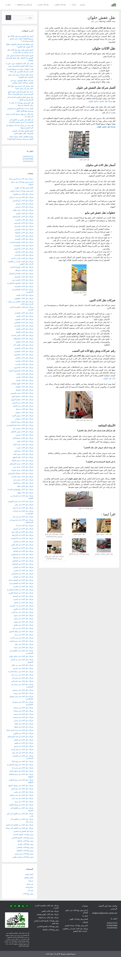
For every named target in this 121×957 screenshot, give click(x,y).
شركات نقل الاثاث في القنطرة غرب (21, 583)
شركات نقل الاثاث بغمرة (25, 448)
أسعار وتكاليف (28, 878)
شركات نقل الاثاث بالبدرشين (23, 223)
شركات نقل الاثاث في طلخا (24, 724)
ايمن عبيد (94, 21)
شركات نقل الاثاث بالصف (24, 295)
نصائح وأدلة (29, 887)
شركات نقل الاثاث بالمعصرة (23, 351)
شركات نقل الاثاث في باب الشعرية (21, 606)
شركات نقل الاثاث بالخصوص (23, 249)
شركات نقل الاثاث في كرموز (23, 746)
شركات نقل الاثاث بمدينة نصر (23, 467)
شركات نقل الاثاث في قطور (23, 743)
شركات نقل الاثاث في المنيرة (23, 599)
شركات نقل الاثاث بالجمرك (24, 236)
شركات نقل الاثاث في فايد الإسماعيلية (20, 737)
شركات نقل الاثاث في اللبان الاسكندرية (20, 590)
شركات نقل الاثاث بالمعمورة (23, 355)
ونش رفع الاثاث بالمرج (25, 844)
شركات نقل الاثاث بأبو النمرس (23, 200)
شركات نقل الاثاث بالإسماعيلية (23, 217)
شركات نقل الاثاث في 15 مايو (23, 508)
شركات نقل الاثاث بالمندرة (24, 364)
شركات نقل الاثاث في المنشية (23, 596)
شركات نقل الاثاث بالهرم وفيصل (22, 383)
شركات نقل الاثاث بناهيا (25, 486)
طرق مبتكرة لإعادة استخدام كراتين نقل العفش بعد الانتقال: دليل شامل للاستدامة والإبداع (19, 58)
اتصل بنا (8, 5)
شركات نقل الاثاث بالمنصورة (23, 367)
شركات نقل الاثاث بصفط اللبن (23, 438)
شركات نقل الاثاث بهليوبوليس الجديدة (20, 489)
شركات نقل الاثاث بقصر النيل (23, 454)
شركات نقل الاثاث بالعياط (24, 332)
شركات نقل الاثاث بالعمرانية (23, 326)
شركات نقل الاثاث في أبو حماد (22, 517)
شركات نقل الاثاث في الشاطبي (22, 561)
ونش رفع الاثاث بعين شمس (24, 854)
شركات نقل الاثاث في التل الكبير (22, 545)
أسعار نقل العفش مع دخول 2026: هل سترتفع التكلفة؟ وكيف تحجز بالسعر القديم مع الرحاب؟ (20, 38)
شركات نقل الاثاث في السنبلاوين (22, 554)
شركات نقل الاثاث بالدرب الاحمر (22, 258)
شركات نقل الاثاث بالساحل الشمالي (21, 273)
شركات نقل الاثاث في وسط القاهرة (21, 805)
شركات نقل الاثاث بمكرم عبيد (23, 480)
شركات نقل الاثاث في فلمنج (23, 740)
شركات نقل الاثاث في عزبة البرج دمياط (20, 730)
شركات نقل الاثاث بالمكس (24, 358)
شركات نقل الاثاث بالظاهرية (23, 298)
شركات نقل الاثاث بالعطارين (23, 322)
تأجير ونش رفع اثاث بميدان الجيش (21, 191)
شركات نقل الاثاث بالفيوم (24, 342)
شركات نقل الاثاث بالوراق (24, 390)
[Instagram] (15, 906)
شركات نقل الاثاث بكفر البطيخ (23, 457)
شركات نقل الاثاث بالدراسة (24, 255)
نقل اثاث (30, 890)
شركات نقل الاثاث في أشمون (23, 529)
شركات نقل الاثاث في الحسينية (22, 548)
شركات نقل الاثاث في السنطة (23, 558)
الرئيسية (82, 5)
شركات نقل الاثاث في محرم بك (22, 768)
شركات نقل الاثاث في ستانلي (23, 708)
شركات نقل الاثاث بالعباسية (24, 313)
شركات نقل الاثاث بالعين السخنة (22, 335)
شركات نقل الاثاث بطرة (25, 441)
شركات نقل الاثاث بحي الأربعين (22, 403)
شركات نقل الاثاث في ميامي (23, 792)
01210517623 (28, 161)
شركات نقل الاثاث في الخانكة (23, 551)
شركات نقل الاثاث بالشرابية (24, 286)
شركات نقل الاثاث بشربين (24, 435)
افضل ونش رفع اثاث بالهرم (24, 188)
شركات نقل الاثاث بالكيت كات (23, 345)
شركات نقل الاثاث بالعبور (24, 316)
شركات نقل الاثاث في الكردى (23, 586)
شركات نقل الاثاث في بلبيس (23, 622)
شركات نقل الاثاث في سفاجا (23, 711)
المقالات (85, 922)
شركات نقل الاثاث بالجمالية (24, 233)
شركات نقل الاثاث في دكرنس (23, 668)
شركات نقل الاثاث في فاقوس (23, 733)
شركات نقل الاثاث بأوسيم (24, 213)
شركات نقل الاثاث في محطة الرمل (21, 771)
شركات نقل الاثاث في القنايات (23, 577)
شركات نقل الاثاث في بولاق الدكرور (21, 631)
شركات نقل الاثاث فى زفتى (24, 505)
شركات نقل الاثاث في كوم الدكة (22, 761)
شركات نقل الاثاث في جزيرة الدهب (21, 641)
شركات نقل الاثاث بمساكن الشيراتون (20, 473)
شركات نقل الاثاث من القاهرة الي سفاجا (19, 828)
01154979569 (28, 159)
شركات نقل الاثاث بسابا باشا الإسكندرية (20, 425)
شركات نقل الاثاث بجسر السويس (21, 393)
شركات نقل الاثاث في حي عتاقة (22, 665)
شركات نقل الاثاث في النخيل (23, 602)
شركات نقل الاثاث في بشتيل (23, 618)
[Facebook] (27, 906)
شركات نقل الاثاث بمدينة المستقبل (21, 464)
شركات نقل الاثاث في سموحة (23, 717)
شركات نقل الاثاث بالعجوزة (24, 319)
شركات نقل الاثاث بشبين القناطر (22, 432)
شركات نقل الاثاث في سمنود (23, 714)
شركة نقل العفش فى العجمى (23, 831)
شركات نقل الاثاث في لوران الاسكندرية (20, 765)
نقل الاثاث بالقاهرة (60, 5)
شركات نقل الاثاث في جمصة (23, 647)
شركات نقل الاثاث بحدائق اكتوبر (22, 396)
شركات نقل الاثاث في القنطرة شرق (21, 580)
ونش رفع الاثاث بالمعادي (25, 847)
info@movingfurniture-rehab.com (104, 913)
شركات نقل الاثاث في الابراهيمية (22, 538)
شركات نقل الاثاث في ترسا (24, 635)
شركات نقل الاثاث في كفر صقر (22, 753)
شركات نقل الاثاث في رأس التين (22, 681)
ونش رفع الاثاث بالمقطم (25, 850)
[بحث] (8, 17)
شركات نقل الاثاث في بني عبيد (22, 628)
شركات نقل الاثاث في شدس (23, 720)
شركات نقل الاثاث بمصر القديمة (22, 477)
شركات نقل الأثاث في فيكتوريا (23, 194)
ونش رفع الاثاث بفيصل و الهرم (23, 857)
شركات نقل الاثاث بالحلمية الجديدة (21, 242)
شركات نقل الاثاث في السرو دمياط (21, 179)
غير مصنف (29, 884)
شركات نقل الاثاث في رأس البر (22, 678)
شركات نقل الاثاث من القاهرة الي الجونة (19, 825)
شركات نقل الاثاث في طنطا (23, 727)
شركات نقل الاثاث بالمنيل (24, 380)
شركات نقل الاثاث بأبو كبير (24, 207)
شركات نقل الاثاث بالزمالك (24, 270)
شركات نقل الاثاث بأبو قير (24, 204)
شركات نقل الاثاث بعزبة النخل (23, 444)
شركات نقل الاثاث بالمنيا (25, 374)
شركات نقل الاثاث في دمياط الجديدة (20, 671)
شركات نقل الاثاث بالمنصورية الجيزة (21, 371)
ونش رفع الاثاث (28, 894)
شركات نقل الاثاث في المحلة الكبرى (21, 593)
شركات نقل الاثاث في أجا (24, 525)
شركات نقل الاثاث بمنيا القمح (23, 483)
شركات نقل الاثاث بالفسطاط (23, 338)
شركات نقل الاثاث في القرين (23, 570)
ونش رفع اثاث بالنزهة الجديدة (23, 834)
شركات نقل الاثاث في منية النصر (22, 789)
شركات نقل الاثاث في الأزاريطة (22, 535)
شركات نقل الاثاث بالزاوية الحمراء (21, 267)
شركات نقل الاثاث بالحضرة (24, 239)
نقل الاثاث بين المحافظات (24, 5)
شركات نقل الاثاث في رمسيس (22, 690)
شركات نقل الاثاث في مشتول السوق (20, 785)
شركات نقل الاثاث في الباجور (23, 541)
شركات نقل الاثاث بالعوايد (24, 329)
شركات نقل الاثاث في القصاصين (22, 574)
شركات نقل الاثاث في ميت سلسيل (21, 795)
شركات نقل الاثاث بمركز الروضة (22, 470)
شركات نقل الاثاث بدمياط (24, 409)
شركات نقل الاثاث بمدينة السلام (22, 460)
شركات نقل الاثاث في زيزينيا (23, 693)
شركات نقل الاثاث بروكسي (24, 419)
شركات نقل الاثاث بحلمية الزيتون (22, 399)
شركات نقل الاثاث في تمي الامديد (21, 638)
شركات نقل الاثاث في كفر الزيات (22, 749)
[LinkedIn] (23, 906)
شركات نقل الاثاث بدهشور (24, 412)
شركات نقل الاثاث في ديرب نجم (22, 675)
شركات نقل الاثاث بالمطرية (24, 348)
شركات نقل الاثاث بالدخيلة (24, 252)
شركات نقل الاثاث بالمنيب (24, 377)
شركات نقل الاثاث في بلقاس (23, 625)
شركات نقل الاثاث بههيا (25, 493)
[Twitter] (11, 906)
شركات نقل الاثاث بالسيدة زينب (22, 280)
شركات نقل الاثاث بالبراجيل (24, 226)
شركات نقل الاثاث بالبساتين (24, 229)
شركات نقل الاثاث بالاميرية (24, 220)
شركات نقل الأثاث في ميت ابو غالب (21, 197)
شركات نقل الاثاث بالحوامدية (23, 245)
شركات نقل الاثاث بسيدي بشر (23, 428)
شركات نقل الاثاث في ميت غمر (22, 798)
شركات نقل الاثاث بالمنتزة (24, 361)
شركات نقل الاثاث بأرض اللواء (23, 210)
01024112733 (28, 156)
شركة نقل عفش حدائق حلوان (101, 101)
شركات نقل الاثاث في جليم (24, 644)
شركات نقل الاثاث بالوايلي (24, 387)
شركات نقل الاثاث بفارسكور (23, 451)
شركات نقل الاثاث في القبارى (23, 567)
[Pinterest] (19, 906)
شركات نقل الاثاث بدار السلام (23, 406)
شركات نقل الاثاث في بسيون (23, 615)
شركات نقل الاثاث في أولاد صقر (22, 532)
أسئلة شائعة (29, 874)
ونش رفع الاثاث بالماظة (25, 841)
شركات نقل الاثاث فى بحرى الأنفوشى (20, 501)
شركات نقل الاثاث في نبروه (24, 801)
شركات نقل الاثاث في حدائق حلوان (21, 656)
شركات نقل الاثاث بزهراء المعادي (22, 422)
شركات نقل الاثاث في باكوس (23, 609)
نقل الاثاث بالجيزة (43, 5)
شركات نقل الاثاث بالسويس (23, 277)
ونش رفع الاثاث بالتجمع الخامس (22, 838)
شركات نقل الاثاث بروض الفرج (22, 416)
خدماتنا (74, 5)
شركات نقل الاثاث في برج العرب (22, 612)
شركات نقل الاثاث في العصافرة (22, 564)
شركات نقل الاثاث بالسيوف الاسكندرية (20, 283)
